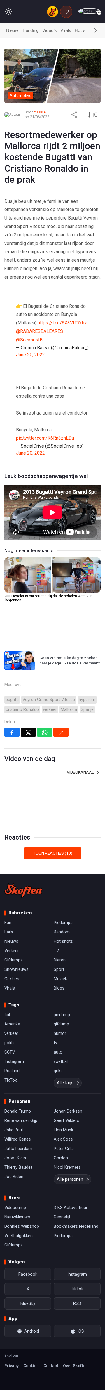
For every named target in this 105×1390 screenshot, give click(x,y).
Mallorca (69, 709)
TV (56, 950)
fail (7, 1014)
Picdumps (63, 922)
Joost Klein (15, 1158)
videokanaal (81, 772)
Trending (30, 30)
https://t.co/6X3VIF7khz (62, 323)
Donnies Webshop (21, 1226)
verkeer (50, 709)
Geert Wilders (66, 1120)
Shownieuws (16, 969)
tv (55, 1042)
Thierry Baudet (18, 1167)
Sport (59, 969)
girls (58, 1070)
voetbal (61, 1061)
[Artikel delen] (74, 114)
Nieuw (12, 30)
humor (60, 1033)
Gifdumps (13, 960)
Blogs (59, 988)
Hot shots (84, 30)
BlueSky (27, 1303)
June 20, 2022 (30, 355)
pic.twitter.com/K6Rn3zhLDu (45, 438)
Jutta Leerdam (18, 1148)
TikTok (10, 1080)
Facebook (27, 1274)
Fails (8, 932)
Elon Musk (63, 1129)
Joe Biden (13, 1176)
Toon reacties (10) (52, 853)
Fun (7, 922)
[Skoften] (23, 890)
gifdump (61, 1024)
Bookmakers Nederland (76, 1226)
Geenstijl (62, 1217)
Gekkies (11, 978)
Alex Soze (63, 1139)
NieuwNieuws (17, 1217)
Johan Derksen (68, 1111)
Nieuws (11, 941)
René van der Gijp (20, 1120)
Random (62, 932)
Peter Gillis (64, 1148)
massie (40, 112)
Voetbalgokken (18, 1235)
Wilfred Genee (17, 1139)
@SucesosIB (29, 340)
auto (58, 1052)
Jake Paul (13, 1129)
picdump (62, 1014)
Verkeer (11, 950)
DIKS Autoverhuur (71, 1207)
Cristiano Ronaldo (22, 709)
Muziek (60, 978)
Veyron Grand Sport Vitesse (48, 699)
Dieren (60, 960)
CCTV (9, 1052)
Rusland (12, 1070)
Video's (49, 30)
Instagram (14, 1061)
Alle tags (65, 1082)
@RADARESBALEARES (39, 331)
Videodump (15, 1207)
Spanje (87, 709)
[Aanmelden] (89, 11)
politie (10, 1042)
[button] (95, 30)
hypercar (87, 699)
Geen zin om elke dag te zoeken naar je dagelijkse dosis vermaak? (69, 660)
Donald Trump (17, 1111)
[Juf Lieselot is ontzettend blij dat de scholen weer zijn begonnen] (52, 575)
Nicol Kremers (67, 1167)
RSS (77, 1303)
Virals (65, 30)
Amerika (12, 1024)
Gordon (61, 1158)
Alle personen (70, 1179)
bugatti (12, 699)
